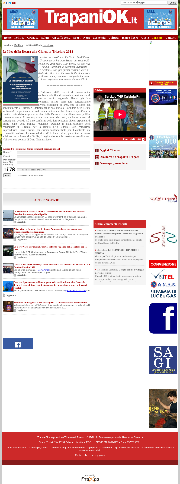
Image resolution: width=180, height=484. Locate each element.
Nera (86, 37)
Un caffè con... (61, 37)
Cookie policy (82, 455)
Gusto (145, 37)
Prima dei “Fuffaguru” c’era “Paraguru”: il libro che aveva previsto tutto (50, 302)
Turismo (157, 37)
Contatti (170, 37)
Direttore (48, 45)
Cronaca (32, 37)
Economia (99, 37)
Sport (77, 37)
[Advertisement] (120, 63)
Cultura (113, 37)
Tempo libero (130, 37)
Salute (45, 37)
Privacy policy (98, 455)
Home (8, 37)
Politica (19, 37)
